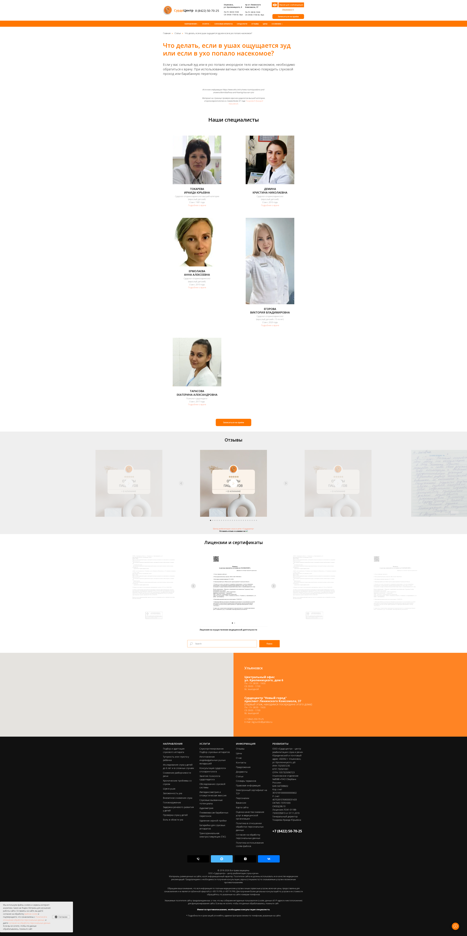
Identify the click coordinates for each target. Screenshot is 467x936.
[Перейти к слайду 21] (254, 520)
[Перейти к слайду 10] (230, 520)
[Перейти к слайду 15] (241, 520)
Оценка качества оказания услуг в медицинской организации (250, 815)
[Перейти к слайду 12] (234, 520)
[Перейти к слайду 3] (214, 520)
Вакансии (241, 802)
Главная (167, 33)
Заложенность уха (172, 793)
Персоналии (242, 798)
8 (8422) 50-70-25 (207, 11)
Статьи (178, 33)
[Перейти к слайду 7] (223, 520)
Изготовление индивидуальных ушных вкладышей (212, 760)
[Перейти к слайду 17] (245, 520)
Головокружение (172, 802)
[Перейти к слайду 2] (212, 520)
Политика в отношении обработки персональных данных (250, 827)
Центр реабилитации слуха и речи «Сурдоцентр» (233, 529)
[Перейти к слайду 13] (236, 520)
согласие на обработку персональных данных (29, 923)
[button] (288, 16)
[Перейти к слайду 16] (243, 520)
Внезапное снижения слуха (177, 797)
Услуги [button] (205, 24)
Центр (183, 10)
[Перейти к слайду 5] (219, 520)
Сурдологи (242, 24)
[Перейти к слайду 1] (210, 520)
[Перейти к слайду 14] (238, 520)
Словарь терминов (246, 780)
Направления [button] (190, 24)
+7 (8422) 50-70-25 (287, 831)
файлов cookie (30, 914)
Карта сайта (242, 807)
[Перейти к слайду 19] (249, 520)
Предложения (243, 767)
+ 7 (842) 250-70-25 (254, 719)
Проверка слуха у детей (175, 815)
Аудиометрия (206, 808)
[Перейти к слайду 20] (252, 520)
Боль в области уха (173, 819)
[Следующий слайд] (285, 483)
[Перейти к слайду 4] (217, 520)
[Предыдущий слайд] (181, 483)
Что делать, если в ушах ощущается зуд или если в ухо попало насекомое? (218, 33)
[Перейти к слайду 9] (228, 520)
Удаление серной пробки (213, 820)
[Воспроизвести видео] (233, 483)
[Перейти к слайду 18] (247, 520)
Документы (241, 771)
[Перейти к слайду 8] (225, 520)
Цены (265, 24)
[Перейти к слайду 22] (256, 520)
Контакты (241, 762)
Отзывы (255, 24)
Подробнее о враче (197, 205)
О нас (239, 757)
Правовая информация (248, 785)
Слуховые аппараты (223, 24)
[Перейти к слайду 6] (221, 520)
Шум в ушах (169, 788)
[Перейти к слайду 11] (232, 520)
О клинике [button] (276, 24)
